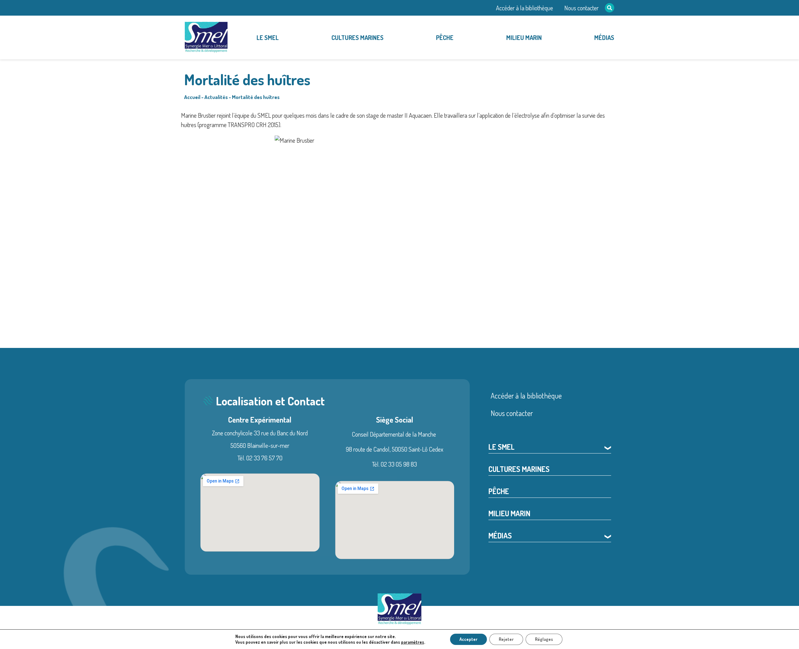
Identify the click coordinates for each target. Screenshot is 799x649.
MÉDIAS (604, 37)
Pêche (444, 37)
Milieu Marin (524, 37)
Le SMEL (268, 37)
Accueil (192, 97)
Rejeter (506, 639)
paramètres (412, 642)
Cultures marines (357, 37)
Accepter (468, 639)
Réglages (544, 639)
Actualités (216, 97)
